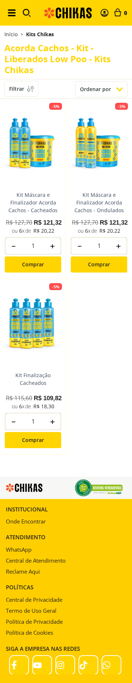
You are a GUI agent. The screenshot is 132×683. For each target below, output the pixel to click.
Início (11, 34)
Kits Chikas (40, 34)
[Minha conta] (104, 13)
